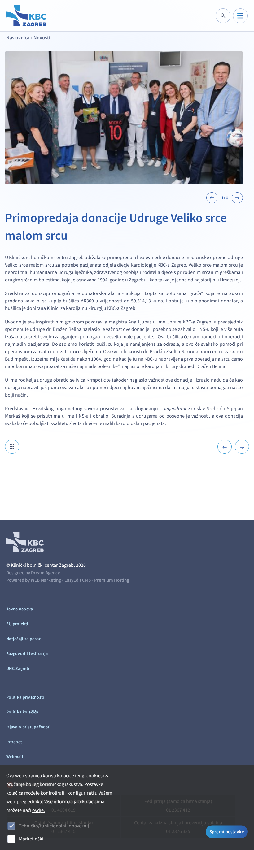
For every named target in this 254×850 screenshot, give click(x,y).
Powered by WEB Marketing (33, 580)
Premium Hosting (111, 580)
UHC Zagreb (17, 669)
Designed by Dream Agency (33, 573)
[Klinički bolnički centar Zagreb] (26, 15)
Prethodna (224, 447)
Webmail (14, 757)
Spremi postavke (226, 832)
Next (237, 197)
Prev (211, 197)
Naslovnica (17, 37)
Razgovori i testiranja (27, 654)
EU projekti (17, 624)
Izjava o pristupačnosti (28, 727)
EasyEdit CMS (77, 580)
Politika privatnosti (25, 697)
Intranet (14, 742)
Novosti (41, 37)
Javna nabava (19, 609)
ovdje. (38, 810)
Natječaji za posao (24, 639)
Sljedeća (242, 447)
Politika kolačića (22, 712)
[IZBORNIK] (240, 15)
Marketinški (31, 838)
